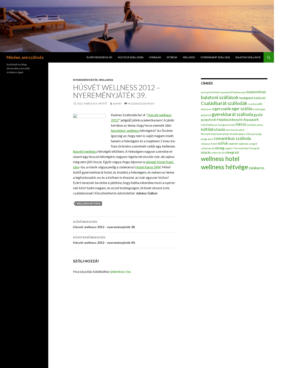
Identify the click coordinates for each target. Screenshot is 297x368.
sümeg (219, 148)
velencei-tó (218, 152)
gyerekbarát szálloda (215, 57)
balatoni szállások (248, 57)
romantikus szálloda (232, 138)
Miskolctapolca (237, 134)
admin (117, 103)
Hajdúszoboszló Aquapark (238, 119)
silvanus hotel (209, 143)
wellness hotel (220, 158)
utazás (206, 152)
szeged (253, 143)
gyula (258, 114)
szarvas (243, 143)
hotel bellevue (209, 124)
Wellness (189, 57)
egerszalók (221, 108)
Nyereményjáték (85, 79)
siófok (223, 143)
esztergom (259, 109)
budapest (246, 98)
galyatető (206, 115)
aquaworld (226, 92)
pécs (210, 139)
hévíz (241, 124)
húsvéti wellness (85, 151)
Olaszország (253, 134)
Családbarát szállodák (224, 103)
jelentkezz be (120, 271)
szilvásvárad (207, 148)
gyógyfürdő (209, 119)
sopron (233, 143)
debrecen (206, 109)
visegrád (232, 152)
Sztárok (172, 57)
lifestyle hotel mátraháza (215, 134)
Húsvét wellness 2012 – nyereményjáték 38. (104, 224)
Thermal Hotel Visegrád (246, 148)
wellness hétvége (88, 203)
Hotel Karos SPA (147, 167)
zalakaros (256, 168)
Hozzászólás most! (141, 103)
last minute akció (235, 129)
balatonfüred (256, 92)
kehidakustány (255, 124)
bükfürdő (259, 98)
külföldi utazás (213, 129)
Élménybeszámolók (99, 57)
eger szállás (242, 108)
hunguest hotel (227, 124)
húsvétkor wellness (125, 130)
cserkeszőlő (255, 104)
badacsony (239, 92)
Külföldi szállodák (130, 57)
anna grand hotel (210, 92)
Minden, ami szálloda (25, 57)
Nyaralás (155, 57)
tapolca (229, 148)
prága (204, 139)
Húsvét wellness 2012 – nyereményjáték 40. (104, 240)
